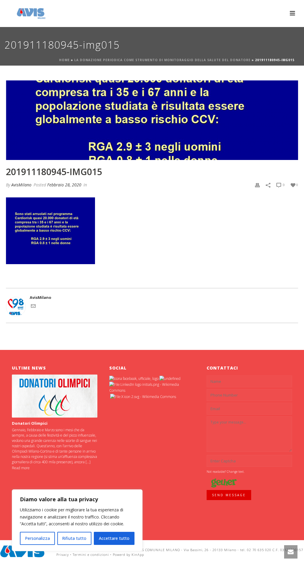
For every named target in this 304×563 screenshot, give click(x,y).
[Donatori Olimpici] (55, 396)
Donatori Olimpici (30, 423)
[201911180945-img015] (152, 120)
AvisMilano (21, 185)
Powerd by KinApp (128, 554)
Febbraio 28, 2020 (64, 185)
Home (64, 60)
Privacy (62, 554)
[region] (77, 520)
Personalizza (37, 538)
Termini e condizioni (91, 554)
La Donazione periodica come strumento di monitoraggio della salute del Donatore (162, 60)
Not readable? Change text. (225, 472)
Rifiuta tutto (74, 538)
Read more (21, 467)
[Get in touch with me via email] (33, 307)
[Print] (257, 185)
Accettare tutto (114, 538)
